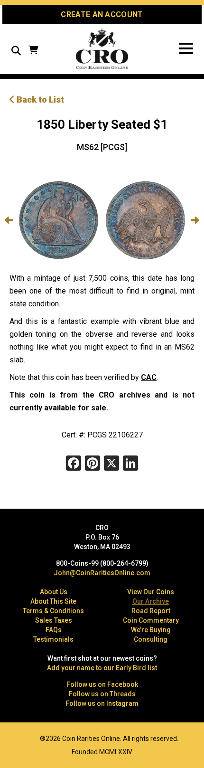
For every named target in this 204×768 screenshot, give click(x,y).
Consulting (150, 639)
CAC (149, 377)
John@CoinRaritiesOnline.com (102, 573)
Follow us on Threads (102, 694)
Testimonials (53, 639)
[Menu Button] (186, 48)
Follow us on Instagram (102, 703)
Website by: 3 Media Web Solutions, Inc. (14, 737)
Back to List (39, 99)
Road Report (150, 611)
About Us (53, 592)
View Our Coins (150, 592)
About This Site (53, 601)
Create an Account (102, 14)
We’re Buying (151, 630)
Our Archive (150, 601)
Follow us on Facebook (102, 684)
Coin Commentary (151, 620)
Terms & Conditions (53, 611)
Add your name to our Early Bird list (102, 668)
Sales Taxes (53, 620)
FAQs (54, 630)
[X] (111, 464)
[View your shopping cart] (33, 51)
